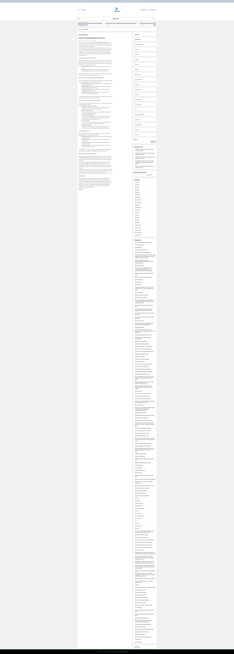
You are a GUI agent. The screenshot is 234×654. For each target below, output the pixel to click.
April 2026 (137, 189)
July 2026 (137, 182)
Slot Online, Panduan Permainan (141, 537)
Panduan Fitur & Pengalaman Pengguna (143, 428)
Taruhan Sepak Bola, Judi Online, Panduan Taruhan (145, 578)
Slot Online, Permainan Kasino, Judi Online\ (143, 544)
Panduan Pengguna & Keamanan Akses (143, 446)
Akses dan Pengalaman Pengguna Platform (143, 242)
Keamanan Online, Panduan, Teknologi (142, 393)
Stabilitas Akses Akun (139, 550)
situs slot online (138, 518)
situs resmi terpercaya (139, 508)
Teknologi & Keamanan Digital (141, 597)
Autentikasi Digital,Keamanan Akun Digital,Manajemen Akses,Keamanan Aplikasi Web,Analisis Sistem (144, 262)
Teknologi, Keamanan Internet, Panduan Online (144, 629)
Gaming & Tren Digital (139, 320)
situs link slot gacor (139, 44)
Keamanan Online (138, 391)
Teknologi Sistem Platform (140, 626)
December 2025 (138, 199)
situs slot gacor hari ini (139, 114)
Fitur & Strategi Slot (139, 292)
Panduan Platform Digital (140, 456)
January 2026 (137, 197)
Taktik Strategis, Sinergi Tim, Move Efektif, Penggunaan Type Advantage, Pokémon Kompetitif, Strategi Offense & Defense (145, 575)
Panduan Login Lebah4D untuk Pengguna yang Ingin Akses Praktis (121, 23)
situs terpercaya (138, 99)
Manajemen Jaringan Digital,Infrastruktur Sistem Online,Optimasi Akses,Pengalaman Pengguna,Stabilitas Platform (145, 409)
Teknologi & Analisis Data (140, 590)
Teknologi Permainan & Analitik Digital (143, 624)
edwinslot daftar (138, 282)
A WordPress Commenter (140, 174)
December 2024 (138, 230)
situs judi (137, 498)
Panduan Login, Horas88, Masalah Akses (143, 443)
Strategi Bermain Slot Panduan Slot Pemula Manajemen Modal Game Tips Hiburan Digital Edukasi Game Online (144, 558)
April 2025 (137, 220)
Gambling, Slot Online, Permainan (141, 295)
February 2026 (138, 194)
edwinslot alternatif (139, 279)
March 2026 (137, 192)
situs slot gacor (138, 89)
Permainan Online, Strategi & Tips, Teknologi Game (145, 479)
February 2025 (138, 225)
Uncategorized (138, 639)
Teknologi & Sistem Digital (140, 602)
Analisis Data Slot (138, 247)
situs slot (137, 49)
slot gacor (137, 54)
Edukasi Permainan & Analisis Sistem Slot (143, 277)
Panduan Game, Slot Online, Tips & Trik (143, 430)
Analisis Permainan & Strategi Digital (142, 252)
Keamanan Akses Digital (140, 356)
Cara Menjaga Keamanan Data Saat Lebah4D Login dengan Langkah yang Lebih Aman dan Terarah (144, 162)
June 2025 (137, 215)
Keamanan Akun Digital (139, 361)
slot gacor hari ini (138, 79)
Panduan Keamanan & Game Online (142, 433)
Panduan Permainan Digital (140, 453)
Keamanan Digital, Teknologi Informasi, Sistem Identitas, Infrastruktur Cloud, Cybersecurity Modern (144, 378)
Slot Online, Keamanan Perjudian (141, 534)
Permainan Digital (138, 467)
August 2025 (137, 210)
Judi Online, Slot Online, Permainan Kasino (143, 349)
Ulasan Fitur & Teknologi (140, 634)
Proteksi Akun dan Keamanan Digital (142, 488)
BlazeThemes (125, 651)
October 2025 (137, 205)
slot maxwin (137, 119)
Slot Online (137, 528)
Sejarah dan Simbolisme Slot (141, 493)
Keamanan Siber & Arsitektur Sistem (142, 396)
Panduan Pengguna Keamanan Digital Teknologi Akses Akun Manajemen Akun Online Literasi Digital (144, 450)
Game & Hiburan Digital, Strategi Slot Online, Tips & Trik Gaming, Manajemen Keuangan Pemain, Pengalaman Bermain (145, 301)
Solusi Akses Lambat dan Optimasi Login (143, 547)
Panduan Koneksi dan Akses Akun (142, 435)
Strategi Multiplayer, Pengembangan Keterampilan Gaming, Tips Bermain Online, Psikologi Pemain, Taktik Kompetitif (145, 567)
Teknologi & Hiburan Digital (140, 592)
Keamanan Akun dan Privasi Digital (142, 359)
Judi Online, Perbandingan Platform (142, 343)
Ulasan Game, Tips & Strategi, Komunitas (143, 637)
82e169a (81, 40)
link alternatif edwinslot (139, 405)
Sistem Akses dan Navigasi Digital (142, 495)
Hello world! (149, 174)
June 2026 (137, 184)
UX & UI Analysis (138, 642)
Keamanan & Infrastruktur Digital (141, 354)
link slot (136, 64)
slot (135, 109)
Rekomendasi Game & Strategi (141, 490)
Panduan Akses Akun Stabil (140, 412)
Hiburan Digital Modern (139, 327)
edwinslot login (138, 284)
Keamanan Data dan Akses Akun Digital (143, 369)
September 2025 (138, 207)
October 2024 (137, 235)
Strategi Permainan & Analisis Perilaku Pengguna (145, 570)
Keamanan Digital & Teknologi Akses (142, 374)
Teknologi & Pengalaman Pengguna (142, 600)
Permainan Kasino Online (140, 470)
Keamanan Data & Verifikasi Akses (142, 366)
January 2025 (137, 227)
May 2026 (137, 187)
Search (136, 139)
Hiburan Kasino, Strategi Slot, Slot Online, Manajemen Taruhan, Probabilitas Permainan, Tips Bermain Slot (145, 331)
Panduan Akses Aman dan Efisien (142, 417)
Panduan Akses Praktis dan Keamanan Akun (144, 420)
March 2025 (137, 222)
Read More (81, 189)
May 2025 (137, 217)
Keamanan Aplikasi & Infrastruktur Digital (143, 364)
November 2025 (138, 202)
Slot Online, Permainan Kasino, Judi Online (143, 542)
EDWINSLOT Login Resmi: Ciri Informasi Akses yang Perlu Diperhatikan (133, 1)
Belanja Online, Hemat (139, 265)
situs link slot (137, 74)
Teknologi (137, 585)
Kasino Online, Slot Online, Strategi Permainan (144, 351)
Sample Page (116, 18)
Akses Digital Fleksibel (139, 244)
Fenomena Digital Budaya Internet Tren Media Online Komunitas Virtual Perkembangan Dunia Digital (144, 289)
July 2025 (137, 212)
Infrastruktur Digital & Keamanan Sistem (143, 335)
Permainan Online (138, 472)
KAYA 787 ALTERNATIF (98, 42)
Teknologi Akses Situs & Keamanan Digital (143, 605)
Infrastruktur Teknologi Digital (141, 341)
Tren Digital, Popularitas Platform (141, 631)
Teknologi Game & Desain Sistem (142, 618)
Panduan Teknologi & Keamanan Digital (143, 462)
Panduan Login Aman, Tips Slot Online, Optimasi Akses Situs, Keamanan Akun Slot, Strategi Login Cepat (145, 440)
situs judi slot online (139, 505)
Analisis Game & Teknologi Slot (141, 250)
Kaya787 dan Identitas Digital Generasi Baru (92, 38)
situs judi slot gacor (139, 503)
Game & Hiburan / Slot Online (141, 297)
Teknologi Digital (138, 607)
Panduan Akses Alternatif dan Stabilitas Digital (144, 415)
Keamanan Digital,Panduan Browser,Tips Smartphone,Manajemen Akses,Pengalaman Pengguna (144, 387)
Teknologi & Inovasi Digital (140, 595)
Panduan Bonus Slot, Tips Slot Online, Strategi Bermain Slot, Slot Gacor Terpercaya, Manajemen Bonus (145, 424)
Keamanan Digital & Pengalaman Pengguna (143, 371)
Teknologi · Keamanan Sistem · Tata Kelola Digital (145, 587)
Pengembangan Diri (139, 465)
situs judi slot (137, 500)
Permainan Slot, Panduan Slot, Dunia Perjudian (144, 485)
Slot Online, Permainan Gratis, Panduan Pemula (144, 539)
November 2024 (138, 232)
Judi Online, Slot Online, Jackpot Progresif (143, 346)
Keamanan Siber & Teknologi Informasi (143, 398)
